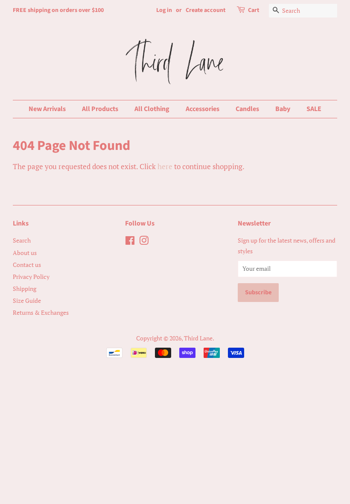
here (165, 166)
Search (22, 240)
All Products (100, 109)
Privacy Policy (31, 277)
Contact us (27, 265)
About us (25, 253)
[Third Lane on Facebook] (130, 242)
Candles (247, 109)
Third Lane (198, 338)
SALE (313, 109)
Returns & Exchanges (41, 312)
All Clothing (151, 109)
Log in (164, 10)
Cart (253, 10)
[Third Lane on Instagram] (144, 242)
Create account (205, 10)
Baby (282, 109)
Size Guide (27, 300)
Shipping (24, 288)
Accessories (202, 109)
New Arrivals (47, 109)
